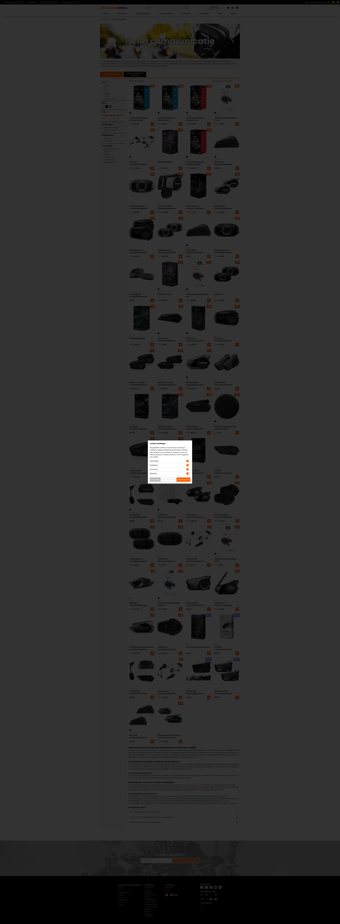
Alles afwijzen (155, 480)
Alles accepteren (183, 480)
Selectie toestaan (168, 480)
